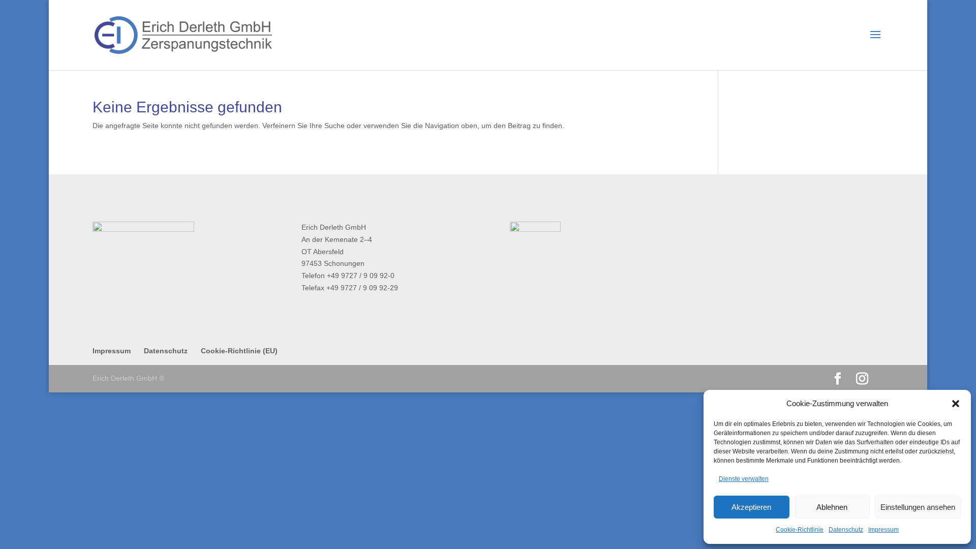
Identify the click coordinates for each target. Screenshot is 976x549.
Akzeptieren (751, 507)
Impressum (883, 529)
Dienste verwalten (744, 478)
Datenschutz (846, 529)
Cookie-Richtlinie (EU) (239, 351)
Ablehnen (831, 507)
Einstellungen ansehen (917, 507)
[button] (956, 404)
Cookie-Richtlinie (800, 529)
